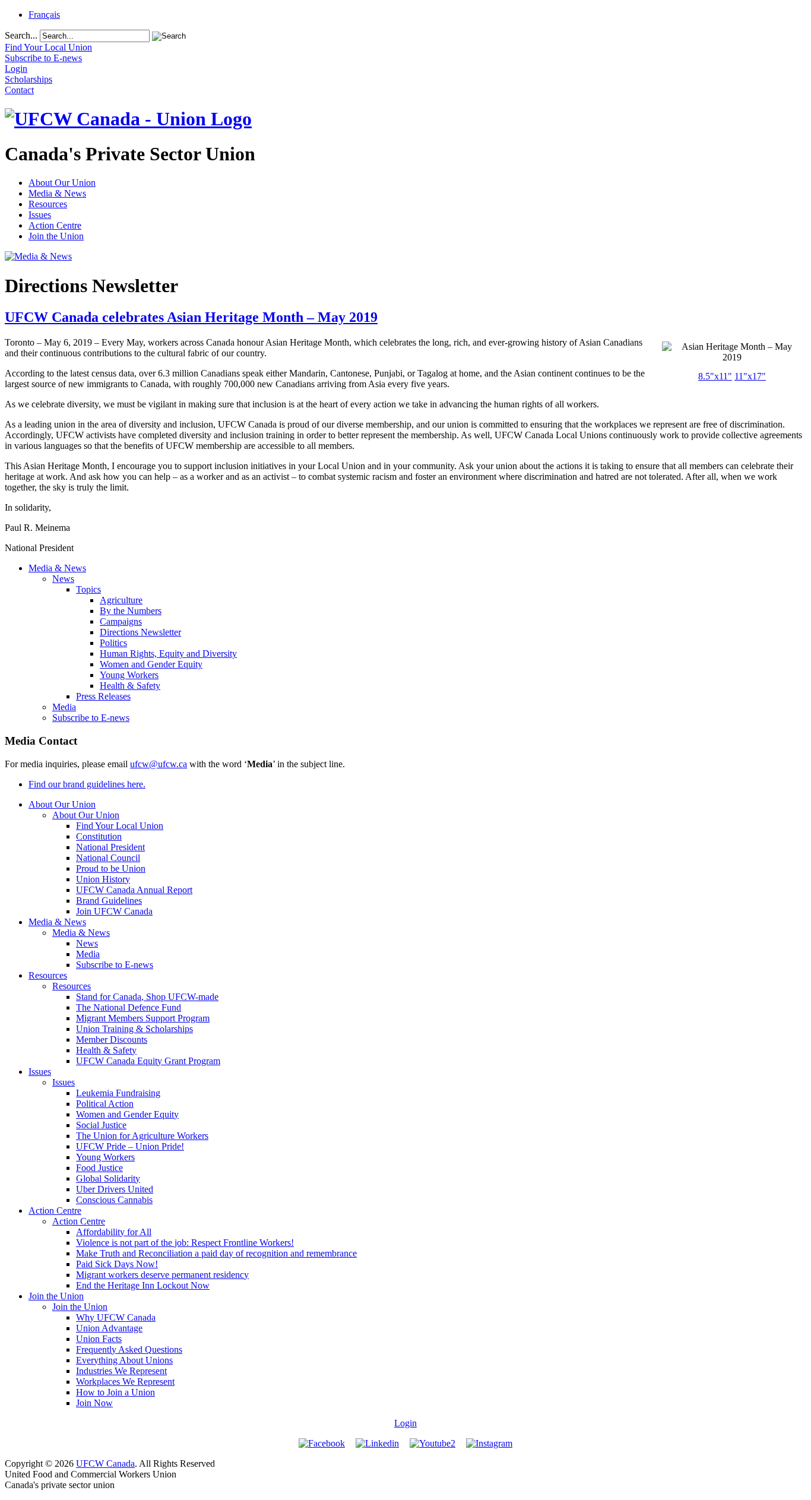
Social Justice (101, 1125)
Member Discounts (111, 1039)
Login (405, 1423)
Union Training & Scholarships (134, 1029)
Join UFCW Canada (114, 911)
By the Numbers (130, 611)
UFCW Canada (105, 1463)
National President (110, 847)
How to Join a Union (115, 1392)
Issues (39, 215)
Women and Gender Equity (151, 664)
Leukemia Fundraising (118, 1093)
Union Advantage (109, 1328)
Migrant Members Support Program (143, 1018)
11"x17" (750, 376)
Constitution (99, 836)
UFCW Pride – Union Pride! (130, 1146)
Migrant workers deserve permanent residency (162, 1275)
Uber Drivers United (114, 1189)
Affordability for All (113, 1232)
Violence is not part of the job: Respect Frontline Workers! (185, 1243)
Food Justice (99, 1168)
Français (44, 15)
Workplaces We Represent (125, 1381)
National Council (108, 858)
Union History (103, 879)
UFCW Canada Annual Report (134, 890)
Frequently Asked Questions (129, 1349)
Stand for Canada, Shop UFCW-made (147, 997)
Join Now (94, 1403)
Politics (113, 643)
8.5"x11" (715, 376)
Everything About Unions (124, 1360)
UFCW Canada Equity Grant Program (148, 1061)
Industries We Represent (121, 1371)
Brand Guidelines (109, 900)
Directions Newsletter (140, 632)
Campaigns (121, 621)
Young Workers (129, 675)
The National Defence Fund (128, 1007)
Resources (47, 204)
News (63, 579)
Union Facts (99, 1339)
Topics (88, 589)
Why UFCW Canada (116, 1317)
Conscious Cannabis (114, 1200)
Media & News (57, 193)
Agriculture (121, 600)
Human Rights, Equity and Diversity (168, 653)
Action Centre (54, 225)
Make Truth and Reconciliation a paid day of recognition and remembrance (216, 1253)
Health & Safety (130, 686)
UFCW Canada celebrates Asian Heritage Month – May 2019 (191, 317)
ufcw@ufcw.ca (158, 764)
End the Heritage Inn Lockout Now (143, 1285)
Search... (21, 35)
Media (64, 707)
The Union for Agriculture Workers (142, 1136)
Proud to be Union (110, 868)
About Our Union (62, 183)
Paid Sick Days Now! (117, 1264)
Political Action (105, 1104)
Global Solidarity (108, 1178)
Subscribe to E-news (90, 718)
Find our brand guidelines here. (86, 784)
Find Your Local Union (119, 826)
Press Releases (103, 696)
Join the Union (56, 236)
